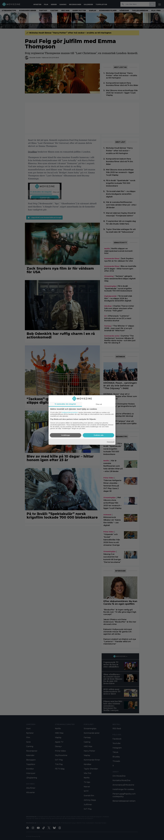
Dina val (99, 404)
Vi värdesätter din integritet (65, 404)
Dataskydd (110, 442)
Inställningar (65, 435)
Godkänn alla (98, 435)
